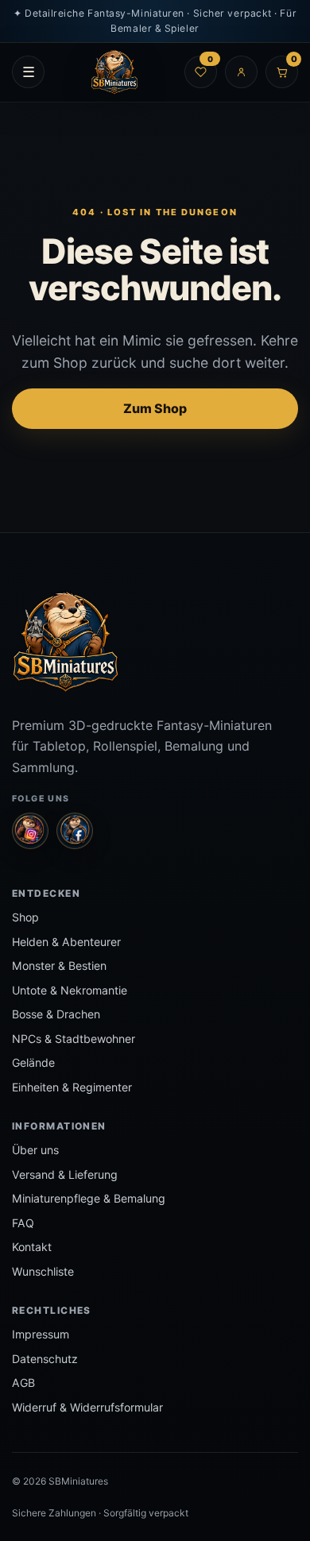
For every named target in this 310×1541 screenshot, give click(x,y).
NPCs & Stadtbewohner (73, 1038)
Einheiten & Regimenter (72, 1087)
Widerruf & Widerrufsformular (87, 1407)
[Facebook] (74, 831)
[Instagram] (30, 831)
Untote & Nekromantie (69, 990)
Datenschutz (45, 1358)
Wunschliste (43, 1271)
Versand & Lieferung (65, 1174)
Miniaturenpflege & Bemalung (88, 1198)
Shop (25, 917)
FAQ (23, 1223)
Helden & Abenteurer (66, 941)
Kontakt (32, 1246)
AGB (23, 1382)
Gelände (33, 1062)
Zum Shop (155, 408)
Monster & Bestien (59, 965)
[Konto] (241, 72)
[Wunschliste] (200, 72)
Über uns (35, 1150)
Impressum (40, 1334)
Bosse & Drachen (56, 1014)
